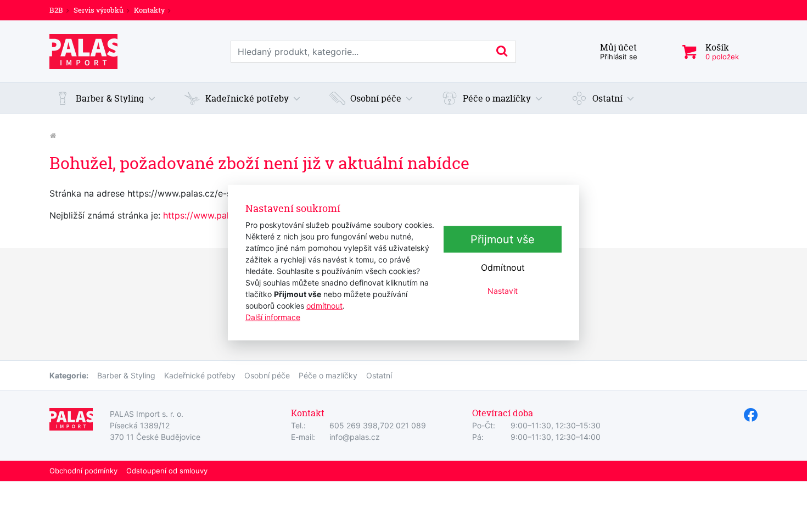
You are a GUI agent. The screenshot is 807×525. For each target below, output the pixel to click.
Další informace (272, 316)
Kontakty (149, 10)
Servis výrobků (99, 10)
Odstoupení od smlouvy (167, 470)
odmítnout (324, 305)
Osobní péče (267, 375)
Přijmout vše (502, 239)
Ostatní (379, 375)
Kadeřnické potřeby (200, 375)
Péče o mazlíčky (328, 375)
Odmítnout (503, 267)
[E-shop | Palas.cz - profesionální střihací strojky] (83, 51)
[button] (105, 98)
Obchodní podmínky (83, 470)
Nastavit (502, 290)
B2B (56, 10)
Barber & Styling (126, 375)
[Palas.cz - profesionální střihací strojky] (52, 135)
